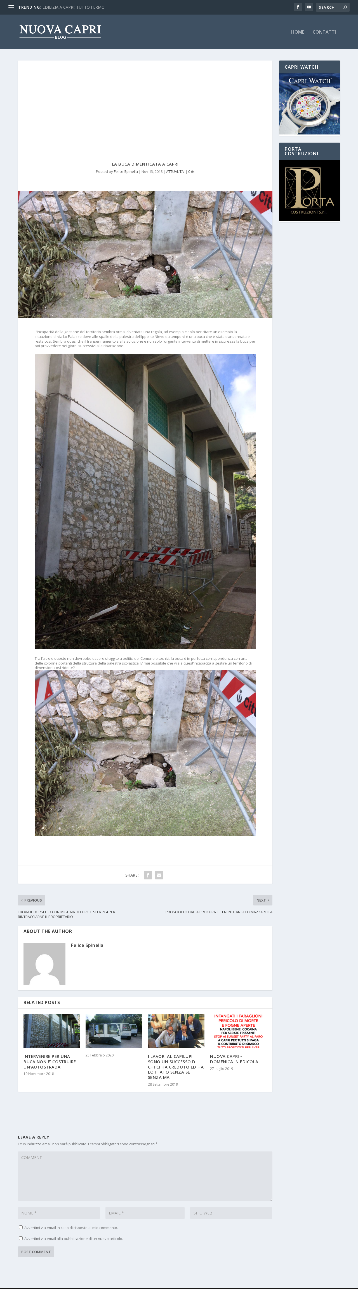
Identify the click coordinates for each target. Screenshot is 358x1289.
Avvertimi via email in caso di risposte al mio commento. (71, 1227)
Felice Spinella (126, 171)
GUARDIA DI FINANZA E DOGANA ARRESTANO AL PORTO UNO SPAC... (108, 7)
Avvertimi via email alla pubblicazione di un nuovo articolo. (73, 1238)
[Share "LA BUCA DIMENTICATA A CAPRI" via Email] (159, 875)
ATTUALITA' (175, 171)
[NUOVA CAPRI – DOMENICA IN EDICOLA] (238, 1031)
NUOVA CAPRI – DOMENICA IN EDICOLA (234, 1058)
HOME (297, 32)
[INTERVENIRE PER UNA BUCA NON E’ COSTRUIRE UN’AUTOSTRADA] (51, 1031)
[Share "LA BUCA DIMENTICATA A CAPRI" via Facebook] (148, 875)
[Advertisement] (145, 102)
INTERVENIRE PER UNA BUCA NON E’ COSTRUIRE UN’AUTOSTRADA (49, 1061)
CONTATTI (324, 32)
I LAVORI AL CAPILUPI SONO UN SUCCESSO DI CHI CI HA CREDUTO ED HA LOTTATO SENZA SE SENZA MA (176, 1066)
